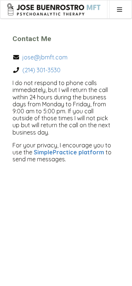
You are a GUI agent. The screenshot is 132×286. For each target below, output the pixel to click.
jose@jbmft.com (44, 57)
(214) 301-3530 (41, 70)
